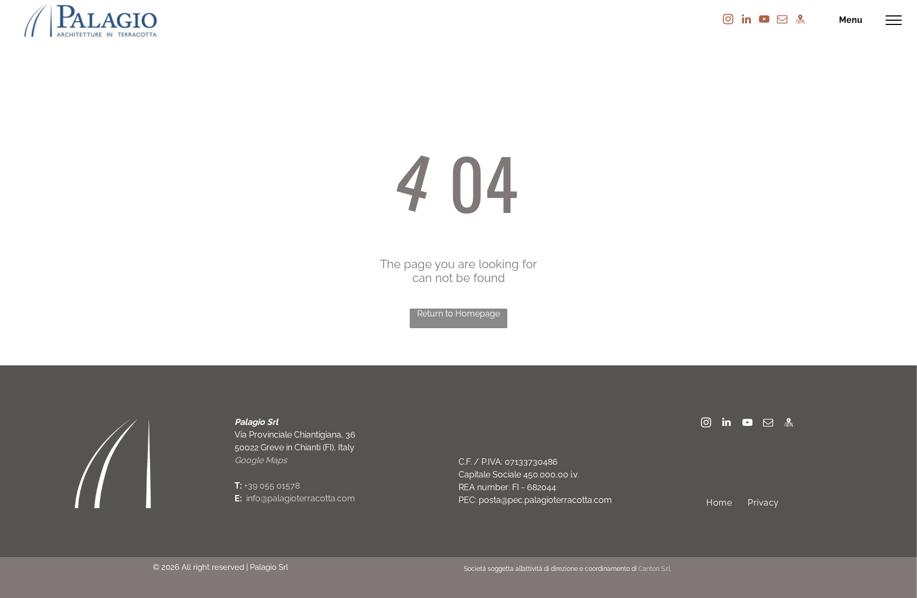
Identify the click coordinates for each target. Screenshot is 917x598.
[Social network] (800, 20)
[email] (782, 20)
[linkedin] (746, 20)
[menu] (893, 20)
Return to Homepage (458, 314)
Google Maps (261, 460)
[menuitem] (719, 502)
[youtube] (764, 20)
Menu (850, 20)
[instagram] (728, 20)
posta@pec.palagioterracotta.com (545, 500)
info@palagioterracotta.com (300, 498)
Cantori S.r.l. (654, 569)
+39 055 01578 (272, 486)
